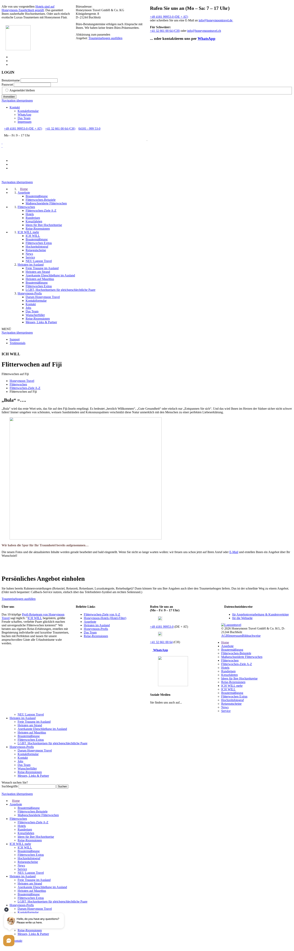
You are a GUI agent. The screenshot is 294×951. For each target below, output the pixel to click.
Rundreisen (228, 671)
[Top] (3, 947)
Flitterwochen (230, 660)
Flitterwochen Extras (234, 696)
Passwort (7, 84)
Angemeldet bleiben (22, 90)
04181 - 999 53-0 (89, 128)
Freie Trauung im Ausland (34, 721)
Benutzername (11, 80)
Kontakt (15, 107)
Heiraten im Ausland (97, 625)
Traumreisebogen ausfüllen (105, 38)
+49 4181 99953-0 (162, 626)
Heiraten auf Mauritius (32, 732)
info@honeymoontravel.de (216, 20)
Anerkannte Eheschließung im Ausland (42, 729)
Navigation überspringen (17, 100)
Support (15, 339)
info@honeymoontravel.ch (204, 30)
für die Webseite (242, 618)
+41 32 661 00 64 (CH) (165, 30)
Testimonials (17, 343)
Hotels (225, 667)
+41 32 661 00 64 (161, 642)
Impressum (24, 121)
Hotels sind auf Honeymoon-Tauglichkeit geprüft (28, 8)
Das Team (24, 118)
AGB (224, 635)
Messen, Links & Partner (33, 775)
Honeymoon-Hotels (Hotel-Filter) (105, 618)
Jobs (20, 761)
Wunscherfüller (27, 768)
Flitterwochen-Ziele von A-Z (102, 614)
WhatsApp (206, 38)
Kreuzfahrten (229, 675)
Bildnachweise (251, 635)
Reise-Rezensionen (96, 636)
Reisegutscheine (231, 703)
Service (226, 711)
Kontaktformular (28, 111)
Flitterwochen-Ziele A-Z (236, 664)
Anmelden (9, 96)
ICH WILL (35, 618)
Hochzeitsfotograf (232, 700)
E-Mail (233, 552)
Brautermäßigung (232, 649)
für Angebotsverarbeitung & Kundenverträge (260, 614)
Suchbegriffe (10, 786)
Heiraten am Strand (30, 725)
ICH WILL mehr (232, 685)
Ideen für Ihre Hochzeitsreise (239, 678)
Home (225, 642)
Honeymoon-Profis (96, 629)
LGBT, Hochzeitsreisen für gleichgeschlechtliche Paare (52, 743)
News (225, 707)
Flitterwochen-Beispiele (236, 653)
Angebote (90, 621)
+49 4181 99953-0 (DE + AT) (169, 16)
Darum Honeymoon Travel (35, 750)
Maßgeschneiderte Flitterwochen (241, 657)
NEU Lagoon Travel (31, 714)
